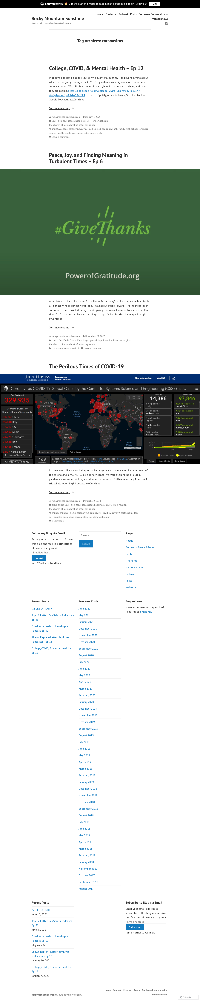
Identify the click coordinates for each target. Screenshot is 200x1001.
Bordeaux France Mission (153, 14)
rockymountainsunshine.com (66, 116)
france (73, 340)
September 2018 (88, 808)
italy (135, 512)
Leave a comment (61, 137)
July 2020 (84, 662)
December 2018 (88, 788)
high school (132, 128)
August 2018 (86, 815)
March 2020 (86, 688)
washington (104, 516)
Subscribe (135, 927)
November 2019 (88, 715)
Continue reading (59, 108)
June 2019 (84, 748)
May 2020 (84, 675)
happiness (80, 120)
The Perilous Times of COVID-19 (86, 366)
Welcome (131, 587)
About (129, 540)
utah (95, 516)
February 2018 (87, 855)
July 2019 (84, 742)
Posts (133, 14)
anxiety (55, 128)
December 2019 (88, 708)
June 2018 (84, 828)
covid (83, 128)
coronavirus (74, 128)
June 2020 (84, 668)
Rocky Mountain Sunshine (58, 18)
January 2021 (86, 622)
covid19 (116, 512)
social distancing (83, 516)
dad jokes (106, 128)
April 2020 (85, 682)
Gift (155, 3)
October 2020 (87, 642)
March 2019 (86, 768)
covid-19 (91, 128)
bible (54, 504)
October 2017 (87, 875)
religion (104, 120)
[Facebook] (166, 23)
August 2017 (86, 888)
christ (54, 340)
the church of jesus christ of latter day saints (72, 124)
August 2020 (86, 655)
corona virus (83, 512)
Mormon (95, 120)
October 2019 (87, 722)
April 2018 (85, 842)
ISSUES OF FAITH (42, 608)
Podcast (123, 14)
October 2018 (87, 802)
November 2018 (88, 795)
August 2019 (86, 735)
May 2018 (84, 835)
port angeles (55, 516)
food (78, 504)
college (64, 128)
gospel (71, 120)
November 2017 (88, 868)
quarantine (68, 516)
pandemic (69, 132)
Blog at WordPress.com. (70, 994)
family (122, 128)
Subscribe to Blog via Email (144, 902)
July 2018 (84, 822)
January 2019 (86, 782)
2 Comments (58, 521)
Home (98, 14)
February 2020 (87, 695)
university (97, 132)
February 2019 (87, 775)
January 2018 (86, 862)
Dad (54, 120)
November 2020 (88, 635)
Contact (110, 14)
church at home (68, 512)
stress (78, 132)
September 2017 (88, 882)
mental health (56, 132)
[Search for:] (100, 535)
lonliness (143, 128)
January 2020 (86, 702)
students (86, 132)
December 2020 (88, 628)
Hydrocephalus (159, 19)
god (65, 120)
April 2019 (85, 762)
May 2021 (84, 615)
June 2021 (84, 608)
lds (88, 120)
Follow (39, 558)
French (80, 340)
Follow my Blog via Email (48, 533)
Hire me (132, 560)
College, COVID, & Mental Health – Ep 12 (96, 68)
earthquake (126, 512)
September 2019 (88, 728)
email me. (146, 611)
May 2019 (84, 755)
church (55, 512)
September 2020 (88, 648)
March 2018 (86, 848)
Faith (59, 120)
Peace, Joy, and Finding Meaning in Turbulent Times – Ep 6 (88, 158)
